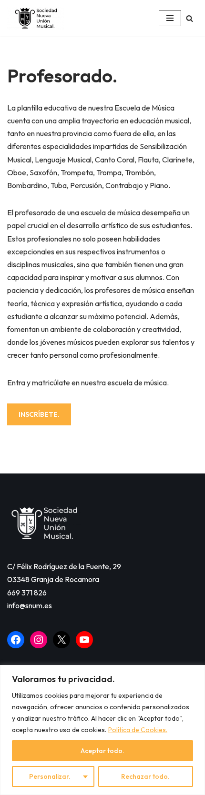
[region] (102, 730)
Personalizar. (50, 776)
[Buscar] (189, 18)
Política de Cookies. (137, 729)
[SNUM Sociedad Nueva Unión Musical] (35, 18)
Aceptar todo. (102, 750)
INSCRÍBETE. (39, 414)
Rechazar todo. (145, 776)
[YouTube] (84, 639)
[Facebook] (15, 639)
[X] (61, 639)
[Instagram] (38, 639)
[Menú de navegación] (170, 18)
